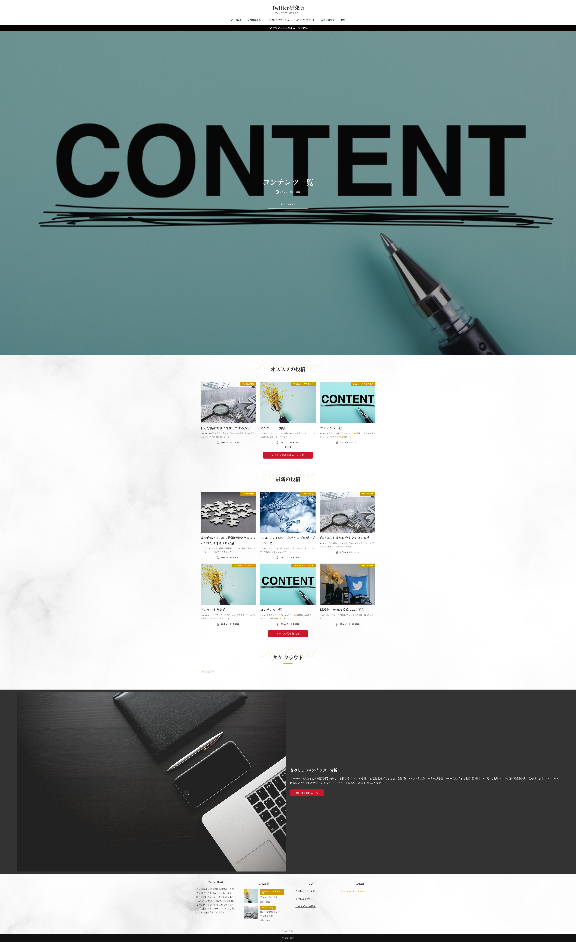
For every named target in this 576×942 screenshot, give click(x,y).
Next (372, 412)
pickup (208, 672)
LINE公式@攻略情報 (306, 906)
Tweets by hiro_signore (352, 891)
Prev (204, 412)
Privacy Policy (288, 931)
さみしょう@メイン (305, 891)
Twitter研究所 (288, 7)
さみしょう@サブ (304, 899)
